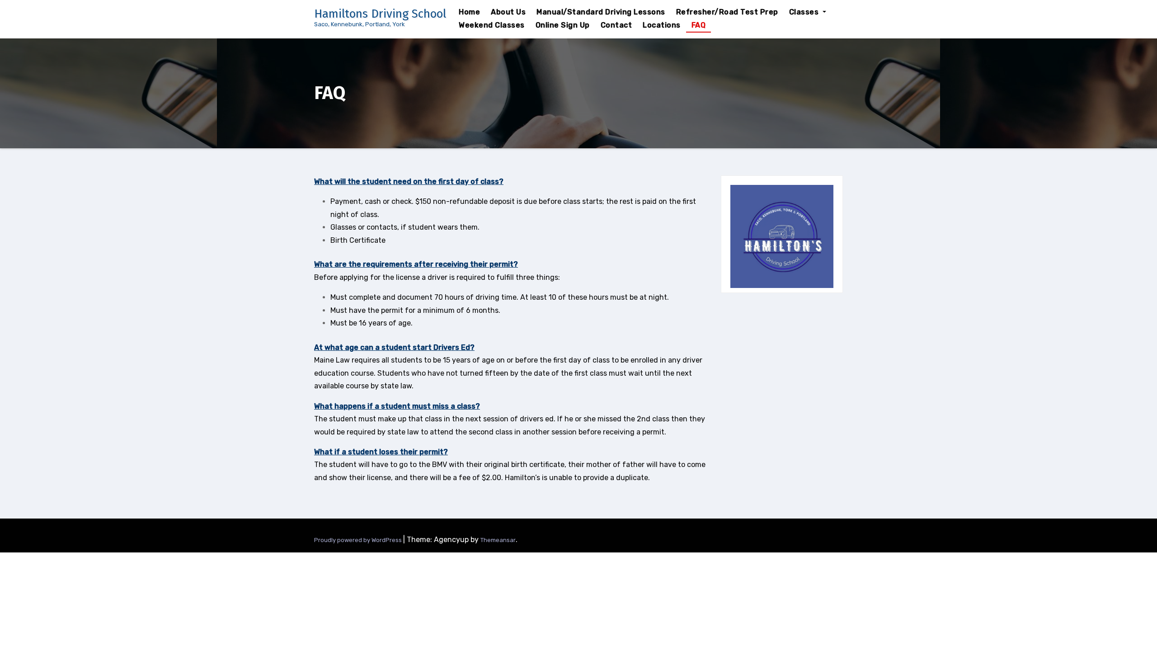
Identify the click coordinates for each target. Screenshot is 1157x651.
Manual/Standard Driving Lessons (600, 12)
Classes (805, 12)
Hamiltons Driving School (380, 14)
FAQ (698, 25)
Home (469, 12)
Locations (662, 25)
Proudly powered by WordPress (358, 540)
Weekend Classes (492, 25)
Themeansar (498, 540)
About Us (508, 12)
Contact (616, 25)
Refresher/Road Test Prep (727, 12)
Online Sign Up (563, 25)
